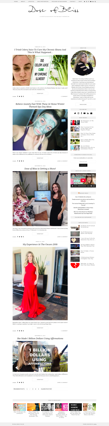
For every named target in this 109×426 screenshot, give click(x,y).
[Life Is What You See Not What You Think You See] (75, 407)
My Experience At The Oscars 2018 (40, 244)
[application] (83, 180)
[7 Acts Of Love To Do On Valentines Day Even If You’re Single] (75, 240)
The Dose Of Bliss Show (59, 1)
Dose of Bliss (54, 10)
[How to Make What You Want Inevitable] (75, 141)
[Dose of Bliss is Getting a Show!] (40, 225)
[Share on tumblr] (23, 96)
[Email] (91, 113)
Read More (83, 104)
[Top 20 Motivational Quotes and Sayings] (75, 233)
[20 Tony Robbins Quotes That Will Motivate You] (75, 246)
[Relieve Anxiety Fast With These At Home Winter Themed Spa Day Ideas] (40, 150)
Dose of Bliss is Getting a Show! (40, 168)
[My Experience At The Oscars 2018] (40, 319)
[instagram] (86, 1)
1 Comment (64, 96)
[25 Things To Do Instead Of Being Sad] (75, 227)
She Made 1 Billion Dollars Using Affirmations (40, 338)
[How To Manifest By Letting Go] (19, 407)
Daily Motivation (42, 1)
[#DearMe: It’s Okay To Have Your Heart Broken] (75, 265)
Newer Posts (20, 389)
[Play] (72, 186)
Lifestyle (31, 1)
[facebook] (88, 1)
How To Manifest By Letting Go (83, 197)
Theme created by (89, 424)
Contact (72, 1)
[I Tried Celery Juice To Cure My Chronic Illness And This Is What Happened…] (40, 85)
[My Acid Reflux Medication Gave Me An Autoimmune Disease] (75, 147)
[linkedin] (88, 113)
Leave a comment (62, 161)
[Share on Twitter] (20, 96)
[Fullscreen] (94, 186)
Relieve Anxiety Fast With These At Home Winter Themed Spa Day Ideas (40, 105)
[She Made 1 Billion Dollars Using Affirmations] (40, 371)
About (23, 1)
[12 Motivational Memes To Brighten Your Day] (75, 259)
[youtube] (90, 1)
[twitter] (84, 1)
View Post (40, 93)
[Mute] (91, 186)
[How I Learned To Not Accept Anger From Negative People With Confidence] (75, 128)
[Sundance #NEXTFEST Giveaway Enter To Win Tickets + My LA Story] (61, 407)
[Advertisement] (54, 32)
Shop (80, 1)
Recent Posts (84, 193)
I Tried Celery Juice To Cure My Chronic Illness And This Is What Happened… (40, 51)
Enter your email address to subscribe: (83, 158)
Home (16, 1)
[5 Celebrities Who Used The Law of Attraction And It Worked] (47, 407)
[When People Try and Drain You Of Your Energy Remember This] (33, 407)
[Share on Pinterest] (22, 96)
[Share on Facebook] (18, 96)
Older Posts (46, 389)
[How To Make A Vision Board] (75, 252)
